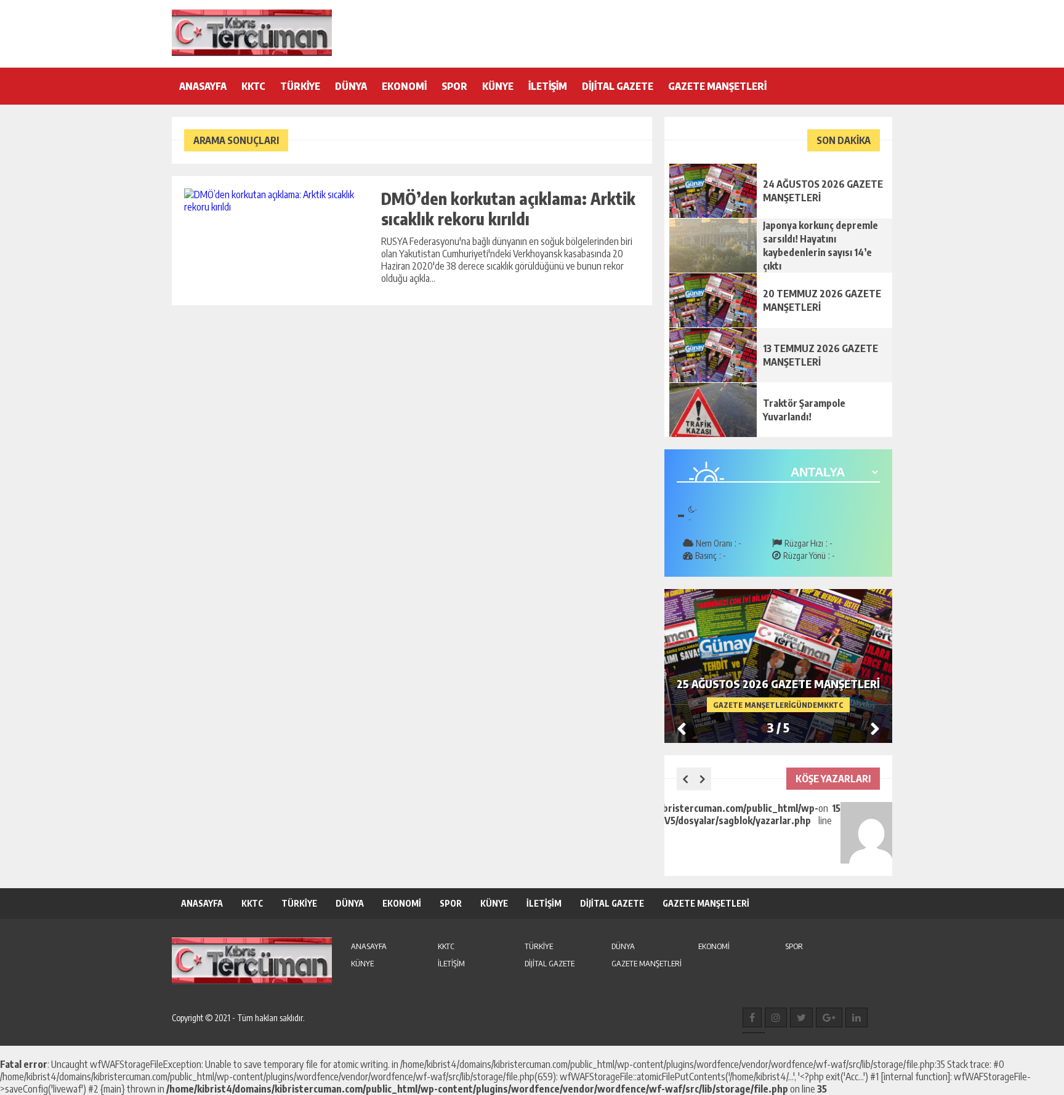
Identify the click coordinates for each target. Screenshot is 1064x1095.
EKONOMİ (404, 86)
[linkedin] (856, 1017)
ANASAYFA (203, 86)
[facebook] (752, 1017)
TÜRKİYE (300, 86)
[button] (875, 728)
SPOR (454, 86)
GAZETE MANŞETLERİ (717, 86)
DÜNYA (351, 86)
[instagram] (776, 1017)
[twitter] (801, 1017)
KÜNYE (498, 86)
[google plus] (829, 1017)
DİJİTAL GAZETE (617, 86)
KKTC (253, 86)
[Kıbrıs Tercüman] (252, 32)
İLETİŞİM (547, 86)
